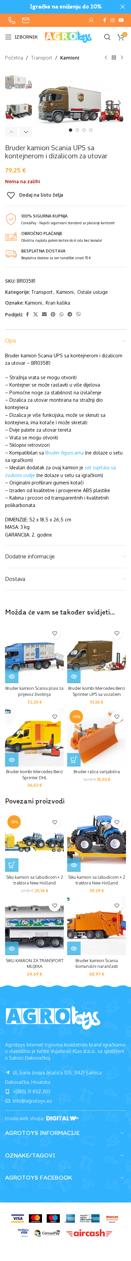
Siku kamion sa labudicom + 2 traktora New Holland (34, 880)
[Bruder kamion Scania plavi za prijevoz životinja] (34, 653)
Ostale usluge (92, 292)
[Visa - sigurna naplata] (17, 1218)
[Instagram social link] (112, 20)
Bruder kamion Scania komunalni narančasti (97, 963)
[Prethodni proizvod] (106, 58)
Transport (41, 58)
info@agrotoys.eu (31, 1101)
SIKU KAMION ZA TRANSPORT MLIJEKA (34, 963)
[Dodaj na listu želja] (54, 633)
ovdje (29, 475)
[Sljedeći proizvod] (122, 58)
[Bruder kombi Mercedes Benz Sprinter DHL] (34, 737)
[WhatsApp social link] (61, 314)
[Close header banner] (122, 6)
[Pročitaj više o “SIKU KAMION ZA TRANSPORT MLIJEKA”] (11, 948)
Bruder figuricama (64, 453)
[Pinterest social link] (53, 314)
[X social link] (35, 314)
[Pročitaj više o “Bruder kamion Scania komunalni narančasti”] (74, 948)
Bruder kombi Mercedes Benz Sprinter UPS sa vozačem (96, 691)
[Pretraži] (107, 37)
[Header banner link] (55, 6)
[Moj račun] (91, 20)
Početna (14, 58)
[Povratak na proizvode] (114, 58)
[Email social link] (44, 314)
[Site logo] (68, 36)
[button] (42, 103)
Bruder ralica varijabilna (97, 771)
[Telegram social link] (70, 314)
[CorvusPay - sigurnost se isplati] (47, 1233)
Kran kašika (58, 303)
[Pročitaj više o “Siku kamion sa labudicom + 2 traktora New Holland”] (74, 865)
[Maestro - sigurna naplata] (53, 1218)
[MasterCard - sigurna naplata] (35, 1218)
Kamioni (69, 58)
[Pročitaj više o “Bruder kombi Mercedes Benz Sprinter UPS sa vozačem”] (74, 676)
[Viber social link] (78, 314)
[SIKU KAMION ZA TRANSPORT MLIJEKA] (34, 925)
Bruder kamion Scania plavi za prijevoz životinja (34, 691)
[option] (70, 130)
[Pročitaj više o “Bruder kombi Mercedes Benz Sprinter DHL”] (11, 759)
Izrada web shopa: (25, 1118)
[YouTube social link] (121, 20)
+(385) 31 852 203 (30, 1091)
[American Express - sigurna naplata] (70, 1218)
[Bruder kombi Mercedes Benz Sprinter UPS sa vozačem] (96, 653)
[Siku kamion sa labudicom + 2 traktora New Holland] (96, 842)
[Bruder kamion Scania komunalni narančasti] (96, 925)
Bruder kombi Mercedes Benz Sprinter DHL (34, 774)
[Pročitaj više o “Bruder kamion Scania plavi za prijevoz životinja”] (11, 676)
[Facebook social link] (104, 20)
